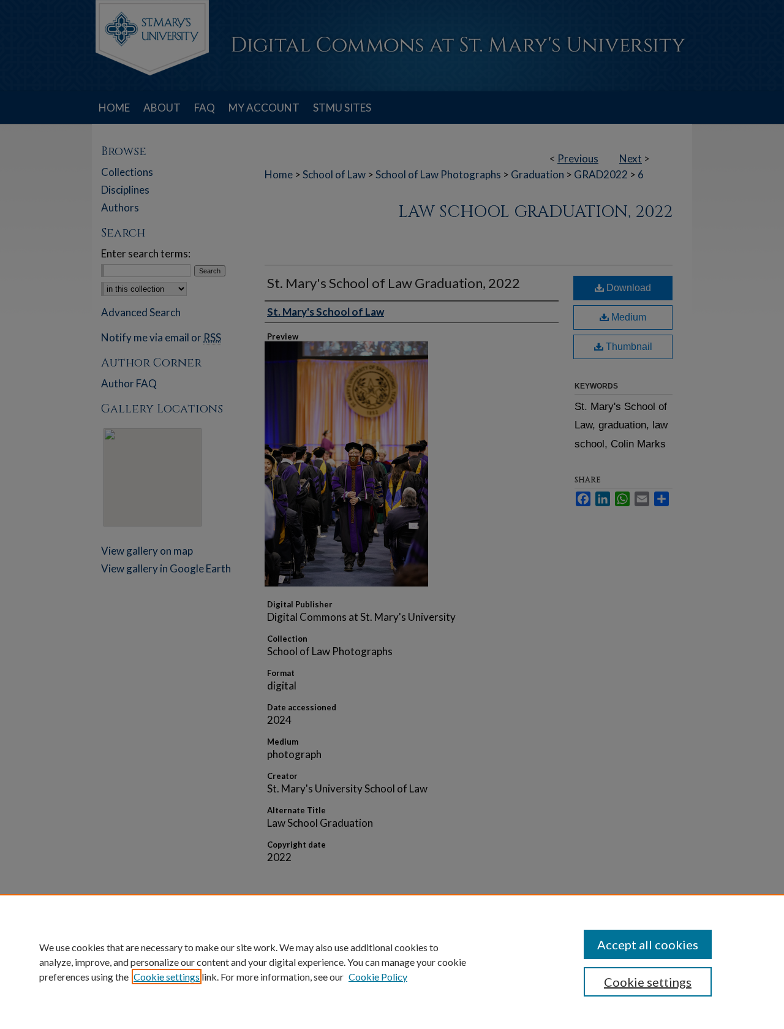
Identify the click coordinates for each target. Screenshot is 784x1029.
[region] (392, 961)
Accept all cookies (647, 944)
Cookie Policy (378, 976)
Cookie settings (167, 976)
